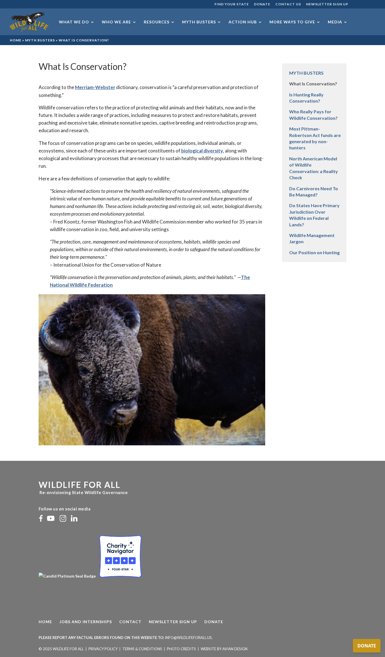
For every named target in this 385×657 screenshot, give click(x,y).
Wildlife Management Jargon (312, 238)
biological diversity (202, 151)
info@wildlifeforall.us (188, 637)
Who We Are (116, 22)
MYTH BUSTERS (306, 73)
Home (15, 40)
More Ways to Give (292, 22)
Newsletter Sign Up (327, 4)
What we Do (74, 22)
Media (335, 22)
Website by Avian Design (224, 649)
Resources (156, 22)
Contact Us (288, 4)
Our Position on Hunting (314, 252)
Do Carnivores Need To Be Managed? (313, 191)
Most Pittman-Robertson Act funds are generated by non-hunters (315, 138)
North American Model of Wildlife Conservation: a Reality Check (313, 168)
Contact (130, 621)
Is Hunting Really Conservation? (306, 97)
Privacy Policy (103, 649)
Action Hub (243, 22)
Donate (262, 4)
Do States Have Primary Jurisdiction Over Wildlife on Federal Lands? (314, 215)
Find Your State (231, 4)
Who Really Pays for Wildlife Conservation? (313, 114)
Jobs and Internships (85, 621)
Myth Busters (199, 22)
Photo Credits (181, 649)
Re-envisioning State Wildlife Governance (83, 492)
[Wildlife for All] (68, 576)
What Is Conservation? (313, 83)
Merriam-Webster (95, 87)
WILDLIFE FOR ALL (79, 484)
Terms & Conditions (142, 649)
